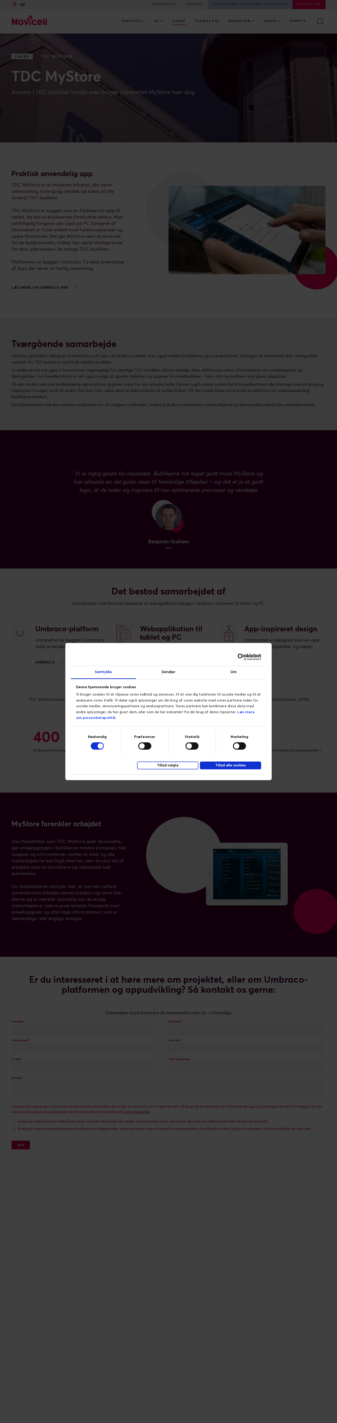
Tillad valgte (168, 765)
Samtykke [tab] (103, 672)
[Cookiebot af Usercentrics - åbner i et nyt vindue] (241, 657)
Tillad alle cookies (230, 765)
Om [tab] (233, 672)
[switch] (144, 746)
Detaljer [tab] (169, 672)
